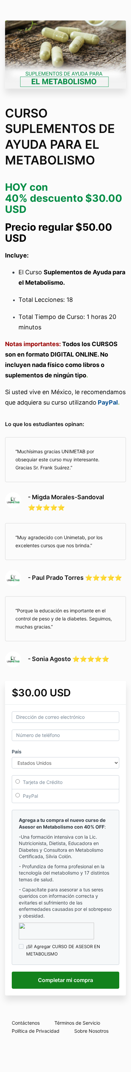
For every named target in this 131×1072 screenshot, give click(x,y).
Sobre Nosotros (91, 1031)
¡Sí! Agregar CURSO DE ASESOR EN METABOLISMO (63, 950)
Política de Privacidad (35, 1031)
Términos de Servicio (77, 1023)
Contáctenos (26, 1023)
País (16, 751)
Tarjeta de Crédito (41, 782)
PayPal (29, 796)
